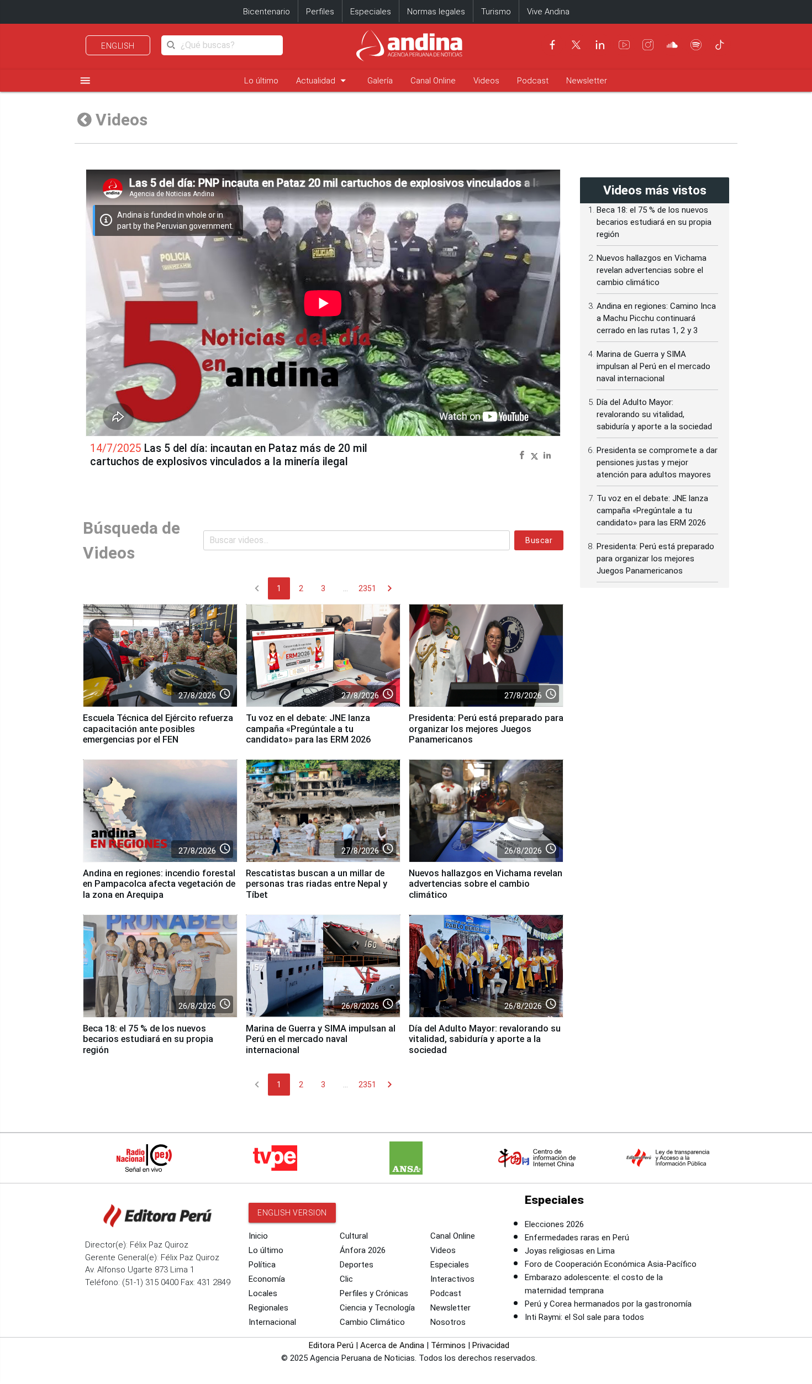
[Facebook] (552, 45)
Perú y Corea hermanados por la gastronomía (608, 1304)
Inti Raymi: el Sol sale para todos (584, 1317)
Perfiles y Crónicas (374, 1293)
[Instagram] (648, 45)
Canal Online (433, 81)
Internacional (272, 1322)
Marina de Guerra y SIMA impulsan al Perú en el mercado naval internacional (321, 1039)
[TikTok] (720, 45)
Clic (346, 1279)
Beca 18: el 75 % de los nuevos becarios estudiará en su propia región (148, 1039)
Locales (263, 1293)
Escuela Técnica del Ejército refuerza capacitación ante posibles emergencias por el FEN (158, 729)
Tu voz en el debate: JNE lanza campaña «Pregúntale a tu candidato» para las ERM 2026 (308, 729)
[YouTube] (624, 45)
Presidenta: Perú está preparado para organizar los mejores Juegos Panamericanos (486, 729)
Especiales (370, 12)
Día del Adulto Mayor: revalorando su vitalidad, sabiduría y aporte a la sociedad (485, 1039)
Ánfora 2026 (363, 1250)
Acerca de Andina (392, 1345)
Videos (486, 81)
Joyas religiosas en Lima (570, 1251)
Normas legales (436, 12)
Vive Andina (548, 12)
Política (262, 1265)
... (345, 588)
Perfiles (320, 12)
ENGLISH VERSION (292, 1212)
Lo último (261, 81)
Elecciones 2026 (554, 1224)
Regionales (268, 1308)
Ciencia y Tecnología (377, 1308)
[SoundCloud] (672, 45)
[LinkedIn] (600, 45)
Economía (267, 1279)
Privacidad (490, 1345)
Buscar (538, 540)
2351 (367, 588)
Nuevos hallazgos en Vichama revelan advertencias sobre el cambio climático (485, 884)
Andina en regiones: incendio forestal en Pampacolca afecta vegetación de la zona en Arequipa (159, 884)
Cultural (354, 1236)
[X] (576, 45)
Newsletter (586, 81)
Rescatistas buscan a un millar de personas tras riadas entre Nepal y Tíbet (316, 884)
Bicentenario (266, 12)
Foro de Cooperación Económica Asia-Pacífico (611, 1264)
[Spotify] (696, 45)
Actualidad (323, 80)
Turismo (496, 12)
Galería (380, 81)
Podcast (533, 81)
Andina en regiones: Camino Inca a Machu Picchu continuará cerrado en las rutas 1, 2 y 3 (656, 318)
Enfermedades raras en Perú (577, 1238)
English (118, 45)
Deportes (356, 1265)
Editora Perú (331, 1345)
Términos (448, 1345)
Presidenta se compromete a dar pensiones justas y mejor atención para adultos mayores (657, 462)
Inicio (258, 1236)
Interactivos (452, 1279)
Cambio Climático (372, 1322)
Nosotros (448, 1322)
